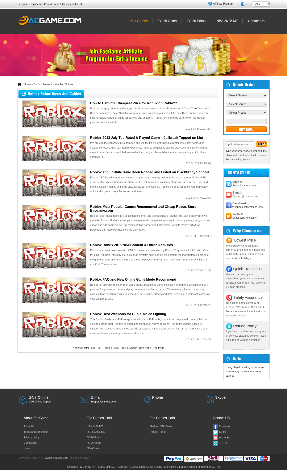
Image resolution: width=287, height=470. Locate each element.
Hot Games (139, 21)
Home (27, 84)
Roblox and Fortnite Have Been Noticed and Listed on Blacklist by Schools (149, 172)
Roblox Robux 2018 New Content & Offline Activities (131, 245)
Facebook (224, 426)
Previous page (129, 348)
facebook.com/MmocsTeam (247, 207)
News (27, 448)
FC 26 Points (94, 437)
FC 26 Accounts (96, 431)
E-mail (96, 397)
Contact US (30, 442)
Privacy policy (31, 437)
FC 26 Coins (94, 442)
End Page (158, 348)
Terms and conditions (36, 431)
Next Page (145, 348)
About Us (29, 426)
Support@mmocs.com (245, 196)
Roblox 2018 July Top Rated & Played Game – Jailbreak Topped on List (146, 137)
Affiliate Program (223, 3)
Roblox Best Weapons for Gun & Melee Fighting (128, 314)
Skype (220, 397)
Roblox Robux (42, 84)
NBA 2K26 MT (95, 426)
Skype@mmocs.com (244, 185)
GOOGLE (224, 443)
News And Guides (63, 84)
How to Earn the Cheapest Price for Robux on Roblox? (133, 103)
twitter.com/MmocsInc (244, 217)
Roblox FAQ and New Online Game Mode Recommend (133, 279)
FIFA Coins (93, 448)
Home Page (112, 348)
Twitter (222, 432)
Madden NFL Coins (161, 426)
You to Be (224, 437)
